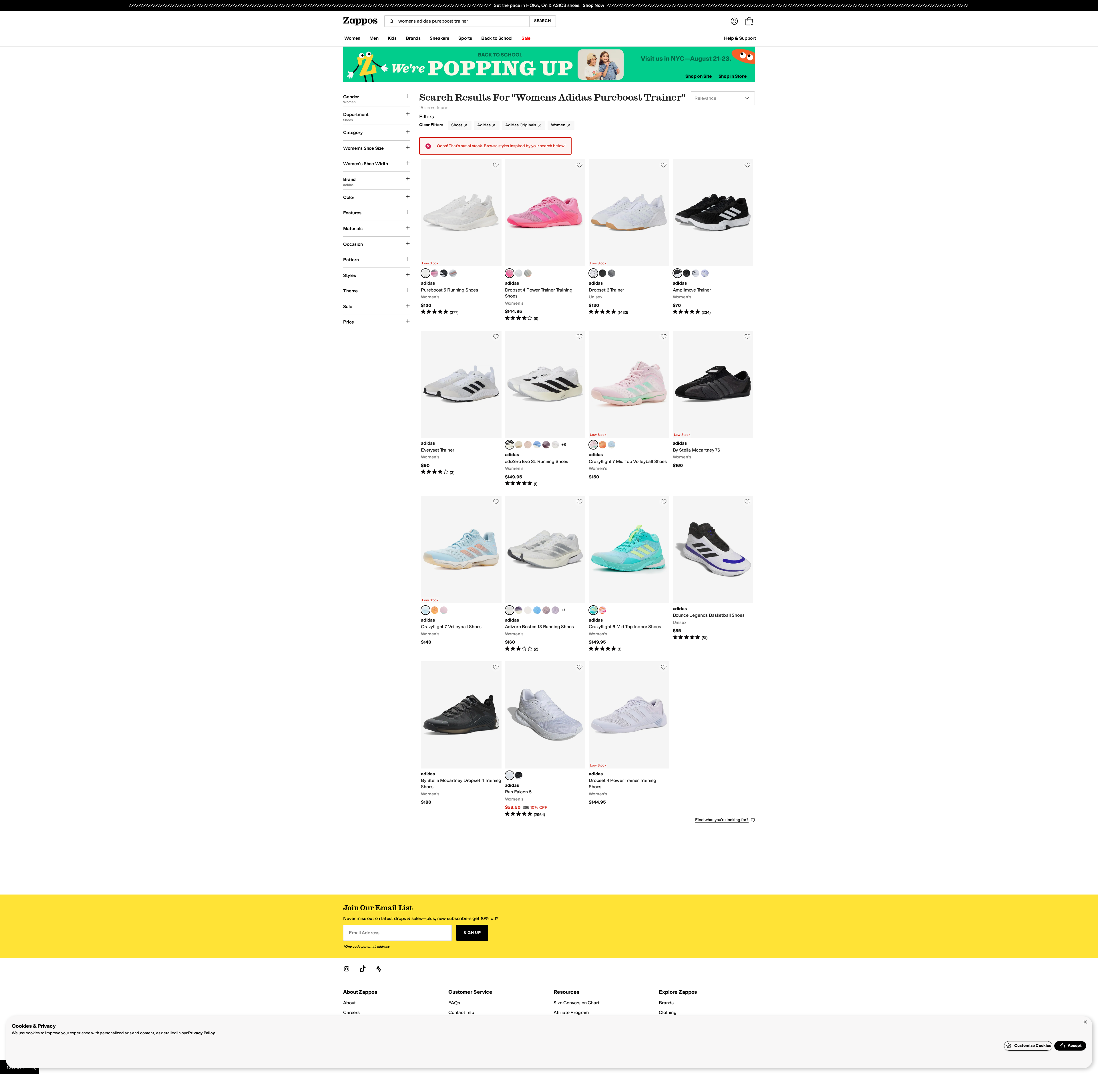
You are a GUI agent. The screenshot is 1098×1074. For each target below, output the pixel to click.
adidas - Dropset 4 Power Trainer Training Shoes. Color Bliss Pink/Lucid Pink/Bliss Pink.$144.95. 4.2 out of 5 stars (545, 240)
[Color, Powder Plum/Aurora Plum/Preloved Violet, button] (518, 610)
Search (542, 20)
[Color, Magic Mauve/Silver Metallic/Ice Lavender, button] (546, 610)
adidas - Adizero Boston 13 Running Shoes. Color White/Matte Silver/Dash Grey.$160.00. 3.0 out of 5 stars (545, 574)
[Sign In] (734, 21)
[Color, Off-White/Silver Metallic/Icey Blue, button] (555, 444)
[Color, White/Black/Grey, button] (695, 273)
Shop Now (593, 5)
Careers (351, 1012)
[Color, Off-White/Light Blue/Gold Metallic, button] (537, 610)
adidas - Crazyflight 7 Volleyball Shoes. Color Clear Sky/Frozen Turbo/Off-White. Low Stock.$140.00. (461, 574)
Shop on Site (698, 76)
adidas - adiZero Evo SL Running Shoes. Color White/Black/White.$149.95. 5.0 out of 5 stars (545, 409)
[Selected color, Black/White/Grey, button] (677, 273)
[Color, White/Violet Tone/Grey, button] (453, 273)
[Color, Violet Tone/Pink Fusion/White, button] (704, 273)
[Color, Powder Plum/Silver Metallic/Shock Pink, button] (555, 610)
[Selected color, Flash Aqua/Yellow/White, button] (593, 610)
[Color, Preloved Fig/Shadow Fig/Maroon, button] (546, 444)
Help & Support (740, 38)
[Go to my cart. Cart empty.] (749, 21)
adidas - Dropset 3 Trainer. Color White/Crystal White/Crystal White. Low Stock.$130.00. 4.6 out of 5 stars (629, 240)
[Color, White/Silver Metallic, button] (527, 273)
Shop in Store (733, 76)
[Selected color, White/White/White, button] (425, 273)
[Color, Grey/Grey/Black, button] (611, 273)
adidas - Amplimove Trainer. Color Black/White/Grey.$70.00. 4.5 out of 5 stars (713, 240)
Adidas (483, 125)
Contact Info (461, 1012)
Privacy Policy (201, 1033)
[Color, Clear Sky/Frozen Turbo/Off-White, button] (611, 444)
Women (558, 125)
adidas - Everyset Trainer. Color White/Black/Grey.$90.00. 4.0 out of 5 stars (461, 409)
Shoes (456, 125)
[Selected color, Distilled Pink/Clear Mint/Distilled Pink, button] (593, 444)
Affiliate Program (571, 1012)
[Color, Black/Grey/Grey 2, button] (602, 273)
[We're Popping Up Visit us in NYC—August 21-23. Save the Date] (549, 64)
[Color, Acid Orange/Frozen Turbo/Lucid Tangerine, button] (602, 444)
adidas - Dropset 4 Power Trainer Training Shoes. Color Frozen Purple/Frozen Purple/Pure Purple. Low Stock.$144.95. (629, 739)
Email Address (364, 932)
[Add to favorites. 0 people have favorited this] (495, 164)
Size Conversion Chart (577, 1002)
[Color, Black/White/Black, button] (518, 775)
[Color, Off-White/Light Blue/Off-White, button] (537, 444)
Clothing (668, 1012)
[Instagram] (346, 969)
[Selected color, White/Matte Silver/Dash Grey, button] (509, 610)
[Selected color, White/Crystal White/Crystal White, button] (593, 273)
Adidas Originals (520, 125)
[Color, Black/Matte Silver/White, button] (686, 273)
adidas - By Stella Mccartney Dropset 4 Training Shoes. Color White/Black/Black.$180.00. (461, 739)
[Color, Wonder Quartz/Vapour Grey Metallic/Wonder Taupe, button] (527, 444)
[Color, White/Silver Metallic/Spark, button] (434, 273)
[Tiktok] (362, 969)
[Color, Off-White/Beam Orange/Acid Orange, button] (527, 610)
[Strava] (378, 969)
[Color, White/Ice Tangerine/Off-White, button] (518, 444)
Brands (666, 1002)
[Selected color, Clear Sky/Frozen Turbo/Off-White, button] (425, 610)
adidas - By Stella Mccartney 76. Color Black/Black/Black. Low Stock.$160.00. (713, 409)
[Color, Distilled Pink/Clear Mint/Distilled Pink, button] (443, 610)
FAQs (454, 1002)
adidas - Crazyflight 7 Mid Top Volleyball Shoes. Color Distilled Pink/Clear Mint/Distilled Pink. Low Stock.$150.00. (629, 409)
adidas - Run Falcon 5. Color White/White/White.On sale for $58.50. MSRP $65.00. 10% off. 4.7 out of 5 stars (545, 739)
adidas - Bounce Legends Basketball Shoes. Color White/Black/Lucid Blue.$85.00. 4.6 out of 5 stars (713, 574)
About (349, 1002)
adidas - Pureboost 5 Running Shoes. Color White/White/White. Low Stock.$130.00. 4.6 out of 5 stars (461, 240)
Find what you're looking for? (722, 819)
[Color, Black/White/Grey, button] (443, 273)
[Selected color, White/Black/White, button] (509, 444)
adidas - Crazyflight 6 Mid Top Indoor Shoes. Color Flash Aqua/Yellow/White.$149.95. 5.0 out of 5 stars (629, 574)
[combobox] (456, 21)
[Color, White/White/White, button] (518, 273)
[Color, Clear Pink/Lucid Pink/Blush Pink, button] (602, 610)
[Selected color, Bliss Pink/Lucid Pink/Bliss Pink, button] (509, 273)
